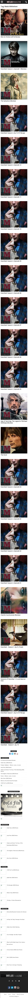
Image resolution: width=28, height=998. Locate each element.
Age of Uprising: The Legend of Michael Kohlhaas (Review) (14, 422)
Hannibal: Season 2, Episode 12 (11, 165)
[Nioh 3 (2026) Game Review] (3, 959)
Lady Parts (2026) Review (6, 767)
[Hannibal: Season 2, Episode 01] (14, 568)
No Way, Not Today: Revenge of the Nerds (15, 919)
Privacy (13, 994)
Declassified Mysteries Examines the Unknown (16, 911)
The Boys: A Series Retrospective (14, 900)
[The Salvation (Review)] (14, 86)
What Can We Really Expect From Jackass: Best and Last (16, 943)
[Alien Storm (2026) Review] (3, 860)
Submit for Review (20, 994)
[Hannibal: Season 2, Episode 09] (14, 246)
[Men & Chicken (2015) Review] (14, 22)
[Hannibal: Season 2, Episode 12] (14, 150)
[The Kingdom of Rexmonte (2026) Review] (3, 852)
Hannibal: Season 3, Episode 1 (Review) (13, 69)
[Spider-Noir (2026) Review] (3, 879)
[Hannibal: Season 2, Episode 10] (14, 214)
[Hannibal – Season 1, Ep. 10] (14, 730)
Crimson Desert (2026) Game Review (14, 949)
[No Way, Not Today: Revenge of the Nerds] (3, 921)
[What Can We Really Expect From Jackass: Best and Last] (3, 944)
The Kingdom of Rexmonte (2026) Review (9, 773)
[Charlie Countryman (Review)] (14, 600)
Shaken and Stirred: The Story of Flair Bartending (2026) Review (12, 770)
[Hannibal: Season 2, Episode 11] (14, 182)
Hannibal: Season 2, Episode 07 (11, 325)
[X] (15, 981)
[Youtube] (18, 981)
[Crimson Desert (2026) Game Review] (3, 951)
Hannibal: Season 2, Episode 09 (11, 261)
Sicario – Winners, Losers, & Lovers (8, 776)
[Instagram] (12, 981)
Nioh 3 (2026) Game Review (12, 957)
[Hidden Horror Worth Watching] (3, 929)
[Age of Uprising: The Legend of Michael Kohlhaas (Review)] (14, 406)
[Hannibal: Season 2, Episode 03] (14, 504)
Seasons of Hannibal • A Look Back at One (13, 680)
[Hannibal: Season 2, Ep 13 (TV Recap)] (14, 118)
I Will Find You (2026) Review (7, 783)
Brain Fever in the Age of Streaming (14, 964)
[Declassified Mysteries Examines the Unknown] (3, 914)
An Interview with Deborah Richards (8, 760)
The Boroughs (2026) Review (13, 885)
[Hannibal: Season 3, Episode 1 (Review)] (14, 54)
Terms (9, 994)
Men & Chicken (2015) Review (10, 37)
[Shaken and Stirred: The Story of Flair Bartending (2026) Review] (3, 845)
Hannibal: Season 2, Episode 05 (11, 389)
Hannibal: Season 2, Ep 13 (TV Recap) (13, 133)
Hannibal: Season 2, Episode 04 (11, 487)
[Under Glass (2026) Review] (3, 830)
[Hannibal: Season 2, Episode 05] (14, 374)
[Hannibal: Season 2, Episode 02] (14, 536)
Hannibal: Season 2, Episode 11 (11, 197)
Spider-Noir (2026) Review (12, 877)
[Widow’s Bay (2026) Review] (3, 894)
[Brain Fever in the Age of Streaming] (3, 967)
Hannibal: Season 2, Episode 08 (11, 293)
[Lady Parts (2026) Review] (3, 837)
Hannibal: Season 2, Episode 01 (11, 583)
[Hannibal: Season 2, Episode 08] (14, 278)
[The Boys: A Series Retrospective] (3, 902)
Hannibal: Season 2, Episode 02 (11, 551)
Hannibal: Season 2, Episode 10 (11, 229)
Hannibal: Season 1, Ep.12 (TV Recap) (13, 713)
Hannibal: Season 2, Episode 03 (11, 519)
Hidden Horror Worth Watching (13, 927)
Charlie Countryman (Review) (10, 615)
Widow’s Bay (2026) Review (12, 892)
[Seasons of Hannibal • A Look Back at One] (14, 664)
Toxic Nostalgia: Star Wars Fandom (14, 934)
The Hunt (4, 455)
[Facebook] (9, 981)
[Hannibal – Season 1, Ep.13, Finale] (14, 632)
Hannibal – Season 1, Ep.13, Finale (12, 647)
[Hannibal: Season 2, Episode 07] (14, 310)
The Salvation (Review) (8, 101)
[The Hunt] (14, 440)
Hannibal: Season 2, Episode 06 (11, 357)
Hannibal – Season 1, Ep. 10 (10, 745)
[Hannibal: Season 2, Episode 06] (14, 342)
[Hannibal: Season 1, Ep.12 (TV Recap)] (14, 698)
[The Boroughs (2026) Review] (3, 887)
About (5, 994)
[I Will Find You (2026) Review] (3, 872)
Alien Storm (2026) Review (6, 778)
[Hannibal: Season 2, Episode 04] (14, 472)
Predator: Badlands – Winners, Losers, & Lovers (11, 765)
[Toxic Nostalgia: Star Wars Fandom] (3, 936)
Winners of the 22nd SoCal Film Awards (9, 780)
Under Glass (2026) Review (6, 762)
